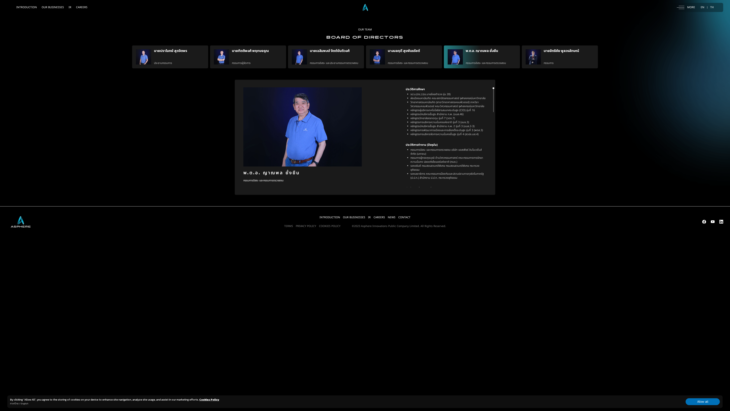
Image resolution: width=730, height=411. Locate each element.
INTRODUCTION (26, 7)
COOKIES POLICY (329, 226)
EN (702, 7)
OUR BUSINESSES (53, 7)
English (24, 403)
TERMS (288, 226)
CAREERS (81, 7)
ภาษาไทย (14, 403)
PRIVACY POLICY (306, 226)
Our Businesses (354, 217)
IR (70, 7)
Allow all (702, 401)
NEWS (391, 217)
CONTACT (404, 217)
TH (712, 7)
